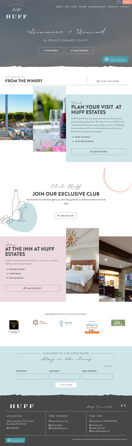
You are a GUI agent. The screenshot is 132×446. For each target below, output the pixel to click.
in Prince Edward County (66, 40)
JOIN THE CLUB (66, 215)
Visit (67, 6)
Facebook (121, 405)
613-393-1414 (96, 425)
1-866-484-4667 (98, 428)
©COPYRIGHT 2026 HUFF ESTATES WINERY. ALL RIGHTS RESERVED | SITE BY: (100, 439)
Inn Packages (16, 278)
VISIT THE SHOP (109, 81)
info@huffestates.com (59, 428)
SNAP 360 (124, 439)
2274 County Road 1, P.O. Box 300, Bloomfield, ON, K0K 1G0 (20, 422)
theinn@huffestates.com (100, 431)
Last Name (54, 371)
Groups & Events (97, 6)
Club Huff (113, 6)
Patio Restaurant (84, 141)
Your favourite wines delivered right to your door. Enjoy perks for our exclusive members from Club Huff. (66, 201)
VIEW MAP (14, 428)
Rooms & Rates (16, 269)
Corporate (14, 273)
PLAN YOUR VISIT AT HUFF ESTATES (96, 110)
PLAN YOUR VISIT (80, 50)
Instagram (125, 405)
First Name (22, 371)
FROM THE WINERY (24, 81)
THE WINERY (58, 416)
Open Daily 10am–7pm (59, 421)
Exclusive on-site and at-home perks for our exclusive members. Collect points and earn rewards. (32, 262)
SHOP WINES (52, 50)
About (59, 6)
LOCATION (14, 416)
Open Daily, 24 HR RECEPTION (104, 421)
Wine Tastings (82, 137)
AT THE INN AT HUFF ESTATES (29, 252)
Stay (10, 244)
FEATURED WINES (15, 77)
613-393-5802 (56, 425)
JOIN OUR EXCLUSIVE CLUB (66, 194)
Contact (124, 6)
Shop (74, 6)
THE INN (96, 416)
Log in (127, 2)
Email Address (90, 371)
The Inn (82, 6)
